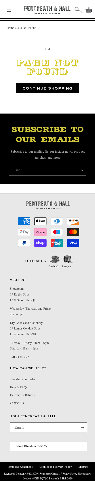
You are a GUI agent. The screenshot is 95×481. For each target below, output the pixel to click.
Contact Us (17, 403)
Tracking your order (22, 379)
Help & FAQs (18, 387)
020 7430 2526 (20, 357)
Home (10, 28)
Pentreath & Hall (57, 478)
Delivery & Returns (22, 395)
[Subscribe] (81, 170)
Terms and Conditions (20, 466)
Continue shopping (47, 88)
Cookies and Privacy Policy (56, 466)
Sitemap (83, 466)
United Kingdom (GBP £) (31, 446)
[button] (9, 10)
